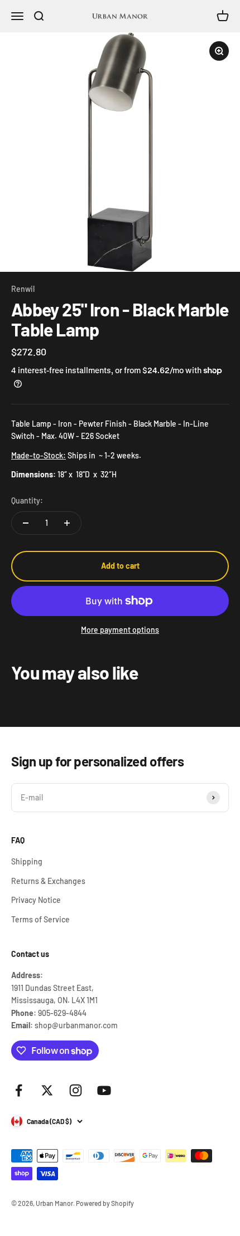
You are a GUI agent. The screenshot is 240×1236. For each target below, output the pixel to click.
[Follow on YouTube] (104, 1090)
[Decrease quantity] (26, 523)
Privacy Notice (36, 900)
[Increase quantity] (67, 523)
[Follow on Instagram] (75, 1090)
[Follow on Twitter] (47, 1090)
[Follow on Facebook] (18, 1090)
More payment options (120, 629)
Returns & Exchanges (48, 881)
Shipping (26, 861)
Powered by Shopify (105, 1203)
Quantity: (27, 500)
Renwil (23, 289)
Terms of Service (40, 919)
